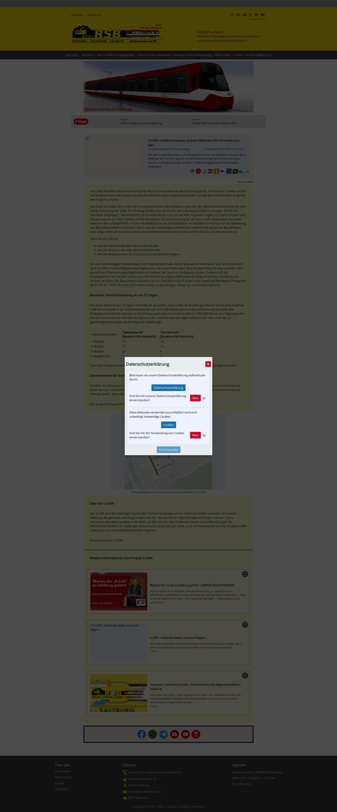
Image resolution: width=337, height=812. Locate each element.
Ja (204, 398)
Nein (195, 398)
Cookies (168, 425)
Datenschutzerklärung (168, 388)
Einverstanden (168, 450)
